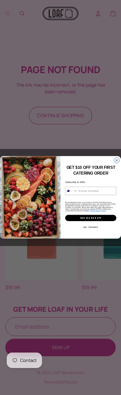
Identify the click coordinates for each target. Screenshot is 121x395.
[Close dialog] (117, 160)
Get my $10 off (91, 218)
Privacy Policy (95, 211)
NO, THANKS (90, 227)
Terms (104, 211)
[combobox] (71, 191)
